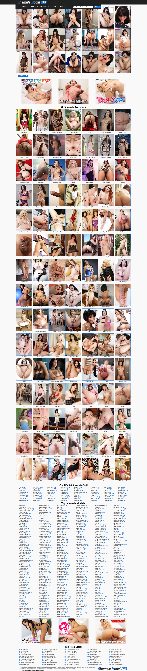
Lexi (77, 542)
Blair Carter (22, 613)
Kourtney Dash (80, 521)
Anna (20, 555)
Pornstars (34, 7)
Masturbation (78, 492)
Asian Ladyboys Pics (27, 656)
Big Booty (22, 500)
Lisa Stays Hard (80, 557)
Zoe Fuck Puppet (119, 614)
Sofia (115, 531)
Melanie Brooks (80, 592)
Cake (40, 518)
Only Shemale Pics (116, 661)
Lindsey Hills (80, 553)
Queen (97, 595)
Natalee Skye (99, 525)
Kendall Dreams (62, 616)
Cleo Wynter (42, 555)
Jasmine (59, 563)
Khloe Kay (79, 510)
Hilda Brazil (61, 537)
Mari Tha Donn (80, 579)
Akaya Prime (23, 515)
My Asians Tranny (49, 664)
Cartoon (41, 528)
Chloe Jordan (43, 542)
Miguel (78, 601)
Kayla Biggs (60, 606)
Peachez (97, 577)
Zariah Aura (117, 611)
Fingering (49, 498)
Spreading (107, 498)
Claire (40, 553)
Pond (96, 587)
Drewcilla (41, 587)
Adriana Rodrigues (24, 510)
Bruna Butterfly (43, 512)
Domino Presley (43, 582)
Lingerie (76, 490)
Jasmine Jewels (61, 565)
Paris (96, 568)
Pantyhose (94, 489)
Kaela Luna (60, 592)
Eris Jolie (41, 606)
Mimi (77, 608)
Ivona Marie (61, 552)
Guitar (59, 529)
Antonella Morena (24, 560)
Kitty (77, 518)
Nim (96, 544)
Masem (78, 585)
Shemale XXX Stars (73, 649)
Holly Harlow (61, 539)
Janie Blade (60, 561)
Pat (96, 571)
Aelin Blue (22, 512)
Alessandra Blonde (24, 518)
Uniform (120, 495)
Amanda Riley (23, 531)
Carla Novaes (43, 523)
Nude (75, 495)
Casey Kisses (42, 529)
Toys (119, 492)
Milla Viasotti (80, 605)
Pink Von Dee (99, 582)
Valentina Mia (118, 566)
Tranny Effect (71, 656)
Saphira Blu (98, 614)
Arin (20, 563)
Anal (20, 487)
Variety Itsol (117, 577)
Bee (20, 598)
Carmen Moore (43, 525)
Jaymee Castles (61, 568)
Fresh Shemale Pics (50, 657)
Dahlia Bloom (43, 563)
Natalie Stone (99, 531)
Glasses (62, 492)
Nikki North (98, 541)
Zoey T (116, 616)
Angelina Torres (24, 552)
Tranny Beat (48, 651)
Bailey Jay (22, 593)
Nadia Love (98, 512)
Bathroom (22, 497)
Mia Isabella (79, 597)
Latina (76, 487)
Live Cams (54, 7)
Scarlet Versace (118, 515)
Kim (77, 512)
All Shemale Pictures (50, 662)
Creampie (36, 498)
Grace (59, 523)
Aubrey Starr (23, 574)
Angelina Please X (24, 550)
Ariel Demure (23, 561)
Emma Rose (42, 598)
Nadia (97, 510)
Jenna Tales (60, 576)
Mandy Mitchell (80, 571)
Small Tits (107, 495)
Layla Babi (79, 529)
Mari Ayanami (80, 577)
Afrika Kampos (23, 513)
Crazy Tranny (25, 653)
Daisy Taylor (42, 566)
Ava (20, 579)
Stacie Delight (118, 537)
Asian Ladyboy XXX (73, 662)
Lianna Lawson (80, 544)
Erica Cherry (43, 601)
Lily (77, 550)
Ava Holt (21, 581)
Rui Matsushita (99, 606)
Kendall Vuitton (81, 507)
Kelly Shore (60, 613)
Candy (41, 520)
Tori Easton (117, 561)
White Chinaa (118, 595)
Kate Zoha (60, 605)
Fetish (48, 497)
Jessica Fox (60, 584)
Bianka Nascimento (25, 608)
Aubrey (21, 571)
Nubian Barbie (99, 553)
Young (120, 500)
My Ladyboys (94, 657)
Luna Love (79, 565)
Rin (96, 601)
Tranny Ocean (71, 661)
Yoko (115, 606)
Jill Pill (59, 587)
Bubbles (41, 513)
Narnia (97, 521)
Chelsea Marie (43, 537)
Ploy (96, 585)
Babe (20, 493)
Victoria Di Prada (119, 582)
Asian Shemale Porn (117, 664)
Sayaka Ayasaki (118, 513)
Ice (58, 549)
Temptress (117, 550)
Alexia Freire (23, 521)
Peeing (93, 492)
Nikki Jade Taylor (100, 539)
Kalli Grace (60, 593)
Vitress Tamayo (118, 587)
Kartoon (59, 601)
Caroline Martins (44, 526)
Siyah (115, 528)
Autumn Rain (23, 577)
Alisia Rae (22, 526)
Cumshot (49, 487)
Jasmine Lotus (61, 566)
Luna (77, 563)
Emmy (41, 600)
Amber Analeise (23, 536)
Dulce (40, 589)
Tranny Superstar (49, 654)
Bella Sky (22, 605)
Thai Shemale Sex (116, 656)
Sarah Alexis (117, 507)
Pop (96, 590)
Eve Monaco (61, 505)
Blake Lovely (23, 614)
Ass (20, 490)
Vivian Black (117, 589)
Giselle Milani (61, 520)
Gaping (62, 490)
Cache (40, 515)
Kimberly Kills (80, 517)
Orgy (75, 498)
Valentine (116, 568)
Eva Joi (41, 611)
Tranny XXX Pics (95, 659)
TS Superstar (71, 654)
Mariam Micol (80, 581)
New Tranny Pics (26, 654)
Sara (115, 505)
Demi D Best (42, 577)
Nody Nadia (98, 549)
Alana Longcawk (24, 517)
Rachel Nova (99, 600)
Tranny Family (71, 651)
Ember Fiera (42, 593)
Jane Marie (60, 560)
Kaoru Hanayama (62, 597)
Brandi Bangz (43, 505)
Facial (48, 493)
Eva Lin (41, 613)
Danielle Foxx (43, 569)
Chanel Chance (43, 533)
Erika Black (42, 603)
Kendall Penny (80, 505)
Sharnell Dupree (118, 521)
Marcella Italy (80, 576)
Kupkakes (79, 523)
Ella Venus (42, 592)
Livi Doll (78, 558)
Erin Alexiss (42, 605)
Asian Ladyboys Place (50, 649)
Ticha (115, 557)
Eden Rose (42, 590)
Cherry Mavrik (43, 541)
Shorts (106, 490)
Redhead (106, 487)
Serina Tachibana (119, 518)
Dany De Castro (43, 573)
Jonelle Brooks (61, 590)
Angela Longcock (24, 547)
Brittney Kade (43, 507)
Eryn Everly (42, 609)
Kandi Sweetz (61, 595)
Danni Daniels (43, 571)
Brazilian (36, 495)
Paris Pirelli (98, 569)
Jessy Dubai (60, 585)
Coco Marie (42, 560)
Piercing (93, 493)
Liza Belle (79, 560)
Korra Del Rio (80, 520)
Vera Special (117, 581)
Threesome (121, 490)
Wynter (116, 600)
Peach (97, 576)
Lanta (77, 528)
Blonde (35, 492)
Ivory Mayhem (61, 553)
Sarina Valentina (119, 509)
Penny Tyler (98, 581)
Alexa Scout (22, 520)
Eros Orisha (42, 608)
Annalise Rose (23, 558)
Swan (115, 542)
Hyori (59, 547)
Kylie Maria (79, 525)
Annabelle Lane (23, 557)
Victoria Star (117, 585)
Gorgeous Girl (61, 521)
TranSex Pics (93, 653)
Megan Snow (80, 590)
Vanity (116, 574)
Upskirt (120, 497)
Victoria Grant (118, 584)
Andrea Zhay (23, 545)
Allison (21, 529)
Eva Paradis (42, 616)
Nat (96, 523)
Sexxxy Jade (117, 520)
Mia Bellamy (79, 595)
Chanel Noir (42, 534)
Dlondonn (42, 581)
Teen (119, 489)
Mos (96, 507)
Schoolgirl (107, 489)
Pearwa (97, 579)
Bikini (35, 490)
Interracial (63, 497)
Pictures (25, 7)
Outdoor (76, 500)
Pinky (97, 584)
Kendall (59, 614)
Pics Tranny (24, 649)
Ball (20, 595)
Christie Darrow (44, 545)
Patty (96, 574)
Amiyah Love (23, 537)
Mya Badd (98, 509)
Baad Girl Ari (23, 589)
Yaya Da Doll (117, 603)
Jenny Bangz (61, 579)
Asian (20, 489)
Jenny (59, 577)
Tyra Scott (117, 563)
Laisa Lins (79, 526)
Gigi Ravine (60, 517)
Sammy (97, 611)
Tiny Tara (117, 560)
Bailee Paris (22, 590)
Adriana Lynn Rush (25, 509)
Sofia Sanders (118, 533)
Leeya (77, 534)
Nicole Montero (99, 537)
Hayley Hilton (61, 534)
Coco (40, 558)
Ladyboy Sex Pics (95, 661)
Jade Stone (60, 557)
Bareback (22, 495)
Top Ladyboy (94, 654)
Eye (58, 507)
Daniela (41, 568)
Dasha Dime (42, 576)
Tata (115, 547)
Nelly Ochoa (98, 536)
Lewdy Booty (80, 541)
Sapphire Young (100, 616)
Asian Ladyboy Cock (95, 664)
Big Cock (36, 487)
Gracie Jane (60, 525)
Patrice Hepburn (100, 573)
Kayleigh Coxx (61, 608)
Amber (21, 533)
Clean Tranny (25, 664)
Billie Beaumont (24, 609)
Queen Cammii (99, 597)
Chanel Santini (43, 536)
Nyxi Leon (98, 558)
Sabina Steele (99, 609)
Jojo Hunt (60, 589)
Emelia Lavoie (43, 595)
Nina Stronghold (100, 545)
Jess (58, 581)
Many (77, 573)
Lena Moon (79, 539)
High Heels (63, 495)
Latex (62, 500)
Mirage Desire (80, 613)
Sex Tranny (47, 653)
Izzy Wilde (60, 555)
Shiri (115, 525)
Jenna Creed (61, 571)
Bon (20, 616)
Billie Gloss (22, 611)
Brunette (35, 497)
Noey (96, 550)
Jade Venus (60, 558)
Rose (96, 603)
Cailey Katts (42, 517)
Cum (34, 500)
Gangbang (63, 489)
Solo (105, 497)
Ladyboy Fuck (115, 653)
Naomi (97, 518)
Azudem (21, 587)
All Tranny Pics (49, 661)
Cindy (40, 550)
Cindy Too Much (44, 552)
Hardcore (63, 493)
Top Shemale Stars (95, 651)
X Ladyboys (24, 651)
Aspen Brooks (23, 569)
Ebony (48, 492)
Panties (93, 487)
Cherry (41, 539)
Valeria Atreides (118, 569)
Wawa (115, 592)
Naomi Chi (98, 520)
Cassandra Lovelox (44, 531)
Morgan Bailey (99, 505)
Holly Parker (61, 541)
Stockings (107, 500)
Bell (20, 600)
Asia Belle (22, 568)
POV (92, 500)
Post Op (93, 498)
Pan (96, 565)
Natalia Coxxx (99, 526)
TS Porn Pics (48, 659)
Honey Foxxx (61, 545)
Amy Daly (22, 542)
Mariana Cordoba (81, 582)
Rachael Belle (99, 598)
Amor (20, 539)
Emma (41, 597)
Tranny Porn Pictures (27, 661)
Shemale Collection (72, 653)
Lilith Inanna (80, 549)
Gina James (60, 518)
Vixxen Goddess (118, 590)
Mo (77, 616)
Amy (20, 541)
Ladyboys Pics (115, 662)
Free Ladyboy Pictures (118, 654)
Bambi (21, 597)
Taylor (115, 549)
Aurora (21, 576)
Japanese (63, 498)
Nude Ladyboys (115, 659)
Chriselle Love (43, 544)
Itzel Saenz (60, 550)
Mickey (78, 600)
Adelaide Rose (23, 507)
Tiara (115, 553)
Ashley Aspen (23, 565)
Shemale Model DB (32, 670)
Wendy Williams (119, 593)
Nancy (97, 515)
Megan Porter (80, 589)
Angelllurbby (23, 553)
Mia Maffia (79, 598)
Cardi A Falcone (44, 521)
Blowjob (35, 493)
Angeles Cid (22, 549)
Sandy (97, 613)
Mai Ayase (79, 568)
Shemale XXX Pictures (28, 659)
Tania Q (116, 545)
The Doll (116, 552)
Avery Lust (22, 584)
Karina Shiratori (62, 598)
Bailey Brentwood (24, 592)
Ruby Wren (98, 605)
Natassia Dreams (100, 533)
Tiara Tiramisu (118, 555)
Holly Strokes (61, 542)
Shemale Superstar (95, 662)
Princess (97, 593)
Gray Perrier (61, 526)
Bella (20, 601)
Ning (96, 547)
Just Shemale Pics (116, 651)
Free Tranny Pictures (27, 662)
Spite (115, 536)
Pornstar (93, 497)
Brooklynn (42, 510)
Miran (78, 614)
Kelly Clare (60, 611)
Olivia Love (98, 560)
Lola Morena (80, 561)
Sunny (115, 539)
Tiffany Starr (118, 558)
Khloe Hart (79, 509)
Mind (77, 609)
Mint (77, 611)
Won (115, 598)
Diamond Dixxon (44, 579)
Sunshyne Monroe (119, 541)
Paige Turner (99, 561)
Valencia (116, 565)
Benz (20, 606)
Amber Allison (23, 534)
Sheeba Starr (117, 523)
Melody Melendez (81, 593)
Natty (96, 534)
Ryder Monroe (99, 608)
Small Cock (107, 493)
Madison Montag (81, 566)
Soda (115, 529)
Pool (92, 495)
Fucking (63, 487)
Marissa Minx (80, 584)
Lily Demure (79, 552)
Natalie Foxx (99, 528)
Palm (96, 563)
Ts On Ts (120, 493)
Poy (96, 592)
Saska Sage (117, 512)
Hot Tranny (93, 649)
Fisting (49, 500)
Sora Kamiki (117, 534)
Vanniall (116, 576)
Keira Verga (60, 609)
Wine (115, 597)
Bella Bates (22, 603)
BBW (20, 498)
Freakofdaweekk (62, 512)
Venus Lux (117, 579)
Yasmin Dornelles (119, 601)
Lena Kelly (79, 537)
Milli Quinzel (80, 606)
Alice (20, 525)
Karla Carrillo (61, 600)
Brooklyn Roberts (44, 509)
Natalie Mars (99, 529)
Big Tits (35, 489)
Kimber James (80, 513)
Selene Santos (118, 517)
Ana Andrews (23, 544)
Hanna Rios (60, 533)
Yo (114, 605)
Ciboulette (42, 549)
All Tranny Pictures (72, 664)
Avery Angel (22, 582)
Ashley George (23, 566)
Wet (119, 498)
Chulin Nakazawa (44, 547)
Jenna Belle (60, 569)
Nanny (97, 517)
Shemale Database (26, 657)
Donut (41, 584)
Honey (59, 544)
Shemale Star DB (116, 649)
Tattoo (120, 487)
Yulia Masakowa (119, 609)
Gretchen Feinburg (63, 528)
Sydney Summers (119, 544)
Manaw (78, 569)
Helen (59, 536)
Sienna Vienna (118, 526)
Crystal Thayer (43, 561)
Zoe (115, 613)
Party (92, 490)
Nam (96, 513)
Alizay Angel (23, 528)
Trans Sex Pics (71, 657)
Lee (77, 533)
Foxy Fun (60, 510)
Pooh (96, 589)
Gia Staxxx (60, 513)
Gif (58, 515)
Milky (77, 603)
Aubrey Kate (23, 573)
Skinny (106, 492)
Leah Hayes (79, 531)
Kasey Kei (60, 603)
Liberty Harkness (81, 545)
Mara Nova (79, 574)
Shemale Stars (115, 657)
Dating (62, 7)
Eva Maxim (42, 614)
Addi (20, 505)
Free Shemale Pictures (73, 659)
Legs (75, 489)
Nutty (97, 557)
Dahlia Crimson (43, 565)
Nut (96, 555)
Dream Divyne (43, 585)
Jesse (58, 582)
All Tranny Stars (94, 656)
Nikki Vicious (99, 542)
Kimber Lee (79, 515)
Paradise (97, 566)
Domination (50, 490)
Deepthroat (50, 489)
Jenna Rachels (61, 574)
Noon (96, 552)
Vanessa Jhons (118, 571)
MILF (76, 493)
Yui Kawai (117, 608)
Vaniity (116, 573)
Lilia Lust (79, 547)
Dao (40, 574)
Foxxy (59, 509)
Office (76, 497)
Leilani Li (79, 536)
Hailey (59, 531)
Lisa (77, 555)
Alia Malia (22, 523)
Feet (48, 495)
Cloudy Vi (42, 557)
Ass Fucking (22, 492)
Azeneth (21, 585)
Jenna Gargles (61, 573)
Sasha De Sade (118, 510)
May (77, 587)
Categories (44, 7)
